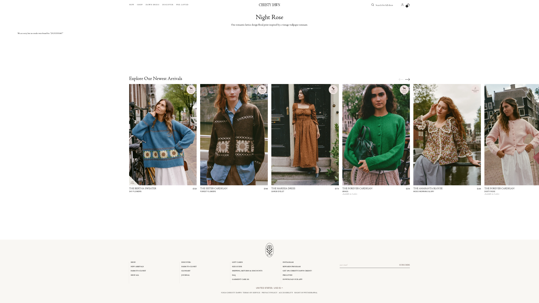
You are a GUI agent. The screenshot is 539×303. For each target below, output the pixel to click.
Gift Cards (237, 262)
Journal (185, 275)
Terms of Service (251, 293)
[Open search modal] (373, 5)
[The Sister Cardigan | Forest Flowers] (234, 134)
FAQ (234, 275)
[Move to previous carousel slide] (401, 79)
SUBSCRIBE (404, 265)
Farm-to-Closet (138, 271)
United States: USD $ (268, 287)
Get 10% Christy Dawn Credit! (297, 271)
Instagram (288, 262)
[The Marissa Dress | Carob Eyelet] (305, 134)
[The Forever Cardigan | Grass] (376, 134)
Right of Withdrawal (306, 293)
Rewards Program (292, 266)
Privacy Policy (270, 293)
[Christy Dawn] (269, 4)
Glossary (185, 271)
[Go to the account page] (402, 5)
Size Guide (237, 266)
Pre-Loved (287, 275)
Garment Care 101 (240, 279)
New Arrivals (137, 266)
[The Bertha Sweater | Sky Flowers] (163, 134)
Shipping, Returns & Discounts (247, 271)
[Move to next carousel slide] (407, 79)
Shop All (135, 275)
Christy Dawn (234, 293)
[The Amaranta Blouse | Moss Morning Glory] (447, 134)
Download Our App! (292, 279)
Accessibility (286, 293)
